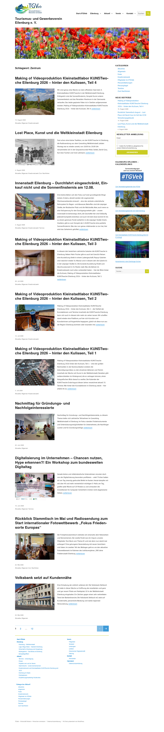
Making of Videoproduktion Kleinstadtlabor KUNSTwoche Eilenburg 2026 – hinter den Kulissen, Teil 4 (61, 80)
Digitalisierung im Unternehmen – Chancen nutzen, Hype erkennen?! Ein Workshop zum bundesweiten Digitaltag (59, 462)
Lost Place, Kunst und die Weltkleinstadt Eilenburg (58, 132)
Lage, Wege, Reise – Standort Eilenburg (30, 647)
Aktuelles (18, 123)
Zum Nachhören (44, 173)
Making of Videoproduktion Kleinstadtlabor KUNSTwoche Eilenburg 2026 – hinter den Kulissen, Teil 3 (61, 241)
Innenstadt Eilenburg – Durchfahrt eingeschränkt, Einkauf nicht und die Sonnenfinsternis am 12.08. (61, 185)
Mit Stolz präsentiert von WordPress (73, 721)
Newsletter (72, 658)
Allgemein (25, 123)
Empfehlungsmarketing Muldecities (29, 678)
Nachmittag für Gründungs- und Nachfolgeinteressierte (42, 405)
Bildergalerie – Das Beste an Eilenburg (30, 651)
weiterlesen (95, 109)
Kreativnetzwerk (33, 123)
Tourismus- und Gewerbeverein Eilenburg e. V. (38, 20)
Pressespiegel (22, 701)
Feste (20, 692)
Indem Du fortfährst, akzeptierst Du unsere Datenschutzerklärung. (130, 147)
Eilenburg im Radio (24, 673)
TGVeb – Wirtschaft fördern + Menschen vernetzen (30, 721)
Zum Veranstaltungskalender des (127, 187)
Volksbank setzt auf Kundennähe (43, 577)
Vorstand (71, 644)
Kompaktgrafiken (24, 654)
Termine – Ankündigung (26, 659)
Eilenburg (94, 13)
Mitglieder (72, 642)
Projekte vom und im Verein (27, 663)
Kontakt (130, 13)
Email (118, 138)
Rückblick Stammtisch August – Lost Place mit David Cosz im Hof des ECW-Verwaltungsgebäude (132, 115)
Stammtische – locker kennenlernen (30, 666)
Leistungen (72, 646)
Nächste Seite (106, 631)
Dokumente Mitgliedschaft (77, 651)
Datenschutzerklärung (75, 663)
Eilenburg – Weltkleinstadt (27, 644)
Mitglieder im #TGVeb (24, 696)
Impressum (70, 661)
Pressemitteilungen (24, 699)
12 (33, 628)
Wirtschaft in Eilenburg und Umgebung (30, 649)
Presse (21, 661)
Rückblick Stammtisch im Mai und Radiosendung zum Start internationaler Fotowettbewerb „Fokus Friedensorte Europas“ (61, 523)
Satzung (71, 653)
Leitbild (71, 649)
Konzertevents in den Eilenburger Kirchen (128, 261)
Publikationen (23, 675)
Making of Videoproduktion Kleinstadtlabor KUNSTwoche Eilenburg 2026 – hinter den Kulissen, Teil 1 (61, 350)
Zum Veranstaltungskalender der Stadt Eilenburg (130, 211)
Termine (41, 228)
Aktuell (107, 13)
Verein (118, 13)
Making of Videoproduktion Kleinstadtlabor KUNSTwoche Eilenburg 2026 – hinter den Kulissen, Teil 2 (61, 296)
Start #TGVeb (81, 13)
